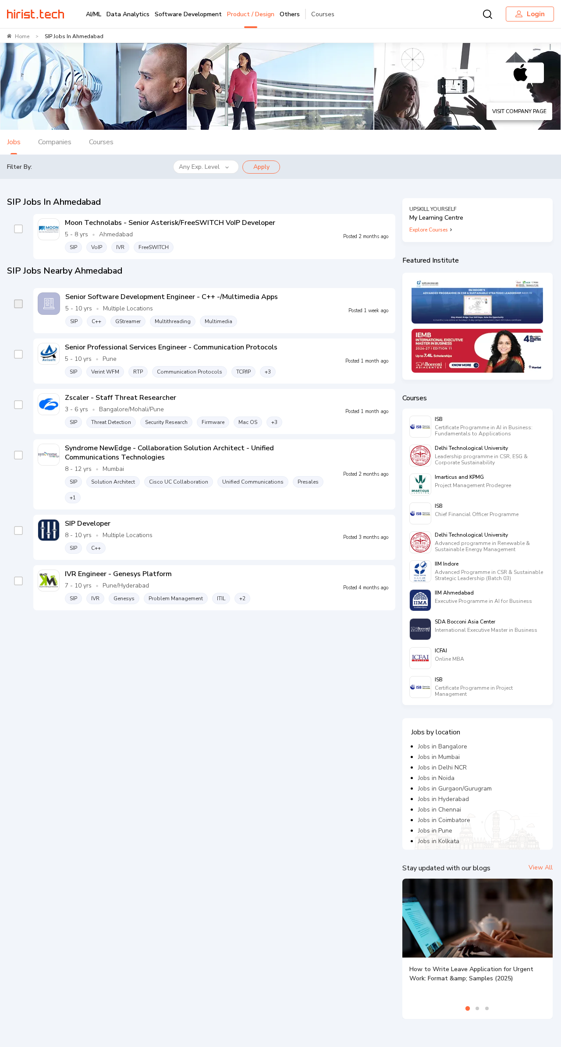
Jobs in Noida (436, 778)
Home (22, 36)
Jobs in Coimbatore (444, 820)
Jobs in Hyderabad (443, 799)
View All (541, 867)
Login (536, 14)
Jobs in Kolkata (438, 841)
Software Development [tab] (188, 14)
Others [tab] (290, 14)
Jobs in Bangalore (442, 746)
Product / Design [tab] (250, 14)
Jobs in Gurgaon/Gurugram (455, 788)
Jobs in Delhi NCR (442, 767)
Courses (322, 14)
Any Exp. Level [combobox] (199, 167)
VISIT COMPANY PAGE (519, 111)
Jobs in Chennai (439, 809)
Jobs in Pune (435, 830)
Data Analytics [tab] (128, 14)
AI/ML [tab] (93, 14)
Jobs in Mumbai (439, 757)
